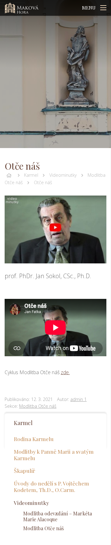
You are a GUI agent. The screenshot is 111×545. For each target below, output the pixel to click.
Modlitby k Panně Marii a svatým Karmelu (54, 454)
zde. (65, 372)
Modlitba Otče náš (37, 406)
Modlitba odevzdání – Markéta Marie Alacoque (57, 516)
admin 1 (78, 399)
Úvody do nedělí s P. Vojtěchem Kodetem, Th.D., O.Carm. (51, 486)
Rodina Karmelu (34, 438)
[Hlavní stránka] (9, 175)
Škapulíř (24, 470)
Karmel (31, 175)
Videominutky (63, 175)
